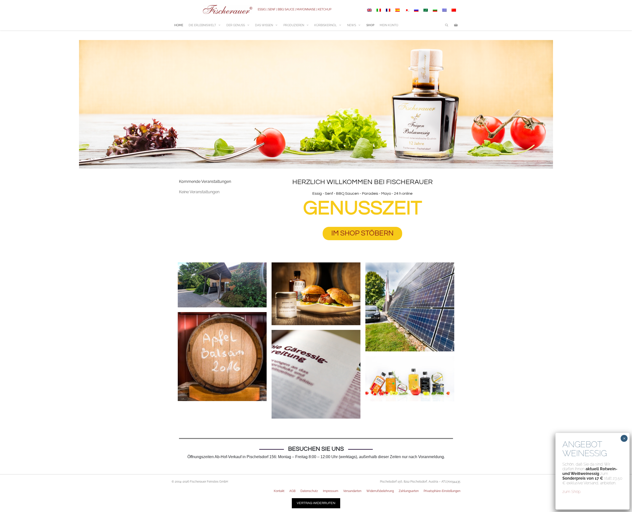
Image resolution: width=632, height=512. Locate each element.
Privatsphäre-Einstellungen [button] (442, 491)
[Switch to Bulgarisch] (435, 10)
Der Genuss (235, 25)
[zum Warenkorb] (455, 25)
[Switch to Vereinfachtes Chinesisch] (453, 10)
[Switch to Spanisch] (397, 10)
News (351, 25)
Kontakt (279, 491)
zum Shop (571, 491)
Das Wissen (264, 25)
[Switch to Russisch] (416, 10)
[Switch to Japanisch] (407, 10)
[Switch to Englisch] (369, 10)
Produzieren (293, 25)
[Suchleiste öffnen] (446, 25)
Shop (370, 25)
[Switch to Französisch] (388, 10)
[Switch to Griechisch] (444, 10)
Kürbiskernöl (325, 25)
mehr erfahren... (222, 295)
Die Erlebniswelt (202, 25)
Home (178, 25)
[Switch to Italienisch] (378, 10)
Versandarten (352, 491)
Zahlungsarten (409, 491)
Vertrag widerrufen (316, 503)
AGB (292, 491)
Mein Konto (389, 25)
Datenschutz (309, 491)
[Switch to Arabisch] (425, 10)
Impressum (330, 491)
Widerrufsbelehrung (380, 491)
